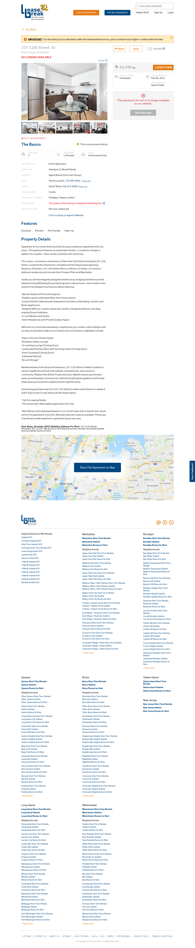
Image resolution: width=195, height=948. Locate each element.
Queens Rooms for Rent (32, 688)
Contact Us (40, 936)
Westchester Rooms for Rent (95, 816)
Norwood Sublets (90, 729)
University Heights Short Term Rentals (98, 786)
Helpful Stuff (142, 12)
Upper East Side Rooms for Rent (96, 559)
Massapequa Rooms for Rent (33, 870)
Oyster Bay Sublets (29, 847)
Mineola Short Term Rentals (33, 874)
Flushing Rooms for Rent (31, 792)
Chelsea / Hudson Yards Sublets (96, 606)
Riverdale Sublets (90, 699)
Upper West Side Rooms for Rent (96, 579)
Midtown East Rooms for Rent (95, 569)
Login (171, 12)
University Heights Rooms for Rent (97, 792)
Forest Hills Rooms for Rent (33, 732)
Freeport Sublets (28, 857)
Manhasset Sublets (29, 896)
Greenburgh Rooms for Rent (94, 890)
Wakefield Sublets (90, 759)
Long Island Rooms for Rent (34, 816)
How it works (81, 936)
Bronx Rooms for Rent (92, 688)
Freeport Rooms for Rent (32, 860)
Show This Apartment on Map (97, 467)
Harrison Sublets (89, 907)
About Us (54, 936)
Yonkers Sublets (89, 827)
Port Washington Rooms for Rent (35, 919)
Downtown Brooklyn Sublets (155, 658)
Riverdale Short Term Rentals (95, 696)
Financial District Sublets (92, 626)
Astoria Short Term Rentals (33, 706)
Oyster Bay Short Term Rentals (34, 844)
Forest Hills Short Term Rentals (34, 726)
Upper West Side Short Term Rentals (98, 573)
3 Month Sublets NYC (30, 568)
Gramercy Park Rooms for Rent (95, 638)
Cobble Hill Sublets (151, 636)
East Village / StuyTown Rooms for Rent (99, 619)
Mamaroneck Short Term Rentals (96, 913)
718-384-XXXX (78, 180)
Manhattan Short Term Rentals (96, 538)
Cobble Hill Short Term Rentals (156, 633)
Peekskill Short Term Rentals (94, 864)
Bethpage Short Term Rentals (34, 903)
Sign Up (158, 12)
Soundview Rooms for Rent (94, 772)
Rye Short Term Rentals (92, 874)
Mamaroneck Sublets (91, 916)
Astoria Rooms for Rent (31, 712)
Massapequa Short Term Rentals (35, 864)
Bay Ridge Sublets (151, 556)
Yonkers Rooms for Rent (92, 830)
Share (120, 48)
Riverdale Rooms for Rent (93, 702)
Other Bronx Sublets (91, 709)
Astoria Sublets (28, 709)
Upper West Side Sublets (93, 576)
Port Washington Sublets (32, 916)
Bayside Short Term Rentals (33, 776)
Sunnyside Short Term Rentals (34, 756)
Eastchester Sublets (90, 896)
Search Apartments (86, 12)
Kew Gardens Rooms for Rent (34, 772)
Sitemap (67, 936)
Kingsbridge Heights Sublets (94, 739)
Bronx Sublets (89, 684)
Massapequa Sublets (30, 867)
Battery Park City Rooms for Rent (96, 599)
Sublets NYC (26, 537)
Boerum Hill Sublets (151, 581)
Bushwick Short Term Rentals (155, 600)
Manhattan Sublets (91, 541)
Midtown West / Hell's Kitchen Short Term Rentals (103, 583)
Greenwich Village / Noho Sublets (97, 645)
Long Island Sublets (30, 812)
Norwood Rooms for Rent (93, 732)
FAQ (102, 936)
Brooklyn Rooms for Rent (155, 545)
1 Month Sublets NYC (30, 561)
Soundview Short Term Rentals (95, 766)
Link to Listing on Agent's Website (66, 215)
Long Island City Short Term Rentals (36, 716)
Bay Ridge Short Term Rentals (156, 553)
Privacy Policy (141, 936)
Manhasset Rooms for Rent (32, 900)
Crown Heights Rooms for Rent (156, 649)
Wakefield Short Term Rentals (95, 756)
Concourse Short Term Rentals (95, 776)
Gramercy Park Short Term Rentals (97, 633)
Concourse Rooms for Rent (93, 782)
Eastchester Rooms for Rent (94, 900)
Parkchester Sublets (91, 719)
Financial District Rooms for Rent (96, 629)
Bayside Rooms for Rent (31, 782)
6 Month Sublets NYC (30, 579)
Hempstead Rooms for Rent (33, 830)
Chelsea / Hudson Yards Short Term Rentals (101, 603)
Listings (27, 936)
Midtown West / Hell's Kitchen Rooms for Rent (102, 589)
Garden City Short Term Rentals (35, 834)
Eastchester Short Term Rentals (95, 893)
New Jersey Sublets (152, 707)
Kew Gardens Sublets (30, 769)
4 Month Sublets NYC (30, 572)
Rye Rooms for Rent (90, 880)
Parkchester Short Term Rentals (96, 716)
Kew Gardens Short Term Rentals (35, 766)
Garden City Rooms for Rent (33, 840)
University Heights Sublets (93, 789)
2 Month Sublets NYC (30, 565)
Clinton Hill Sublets (151, 626)
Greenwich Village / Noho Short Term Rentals (102, 642)
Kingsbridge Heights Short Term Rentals (99, 736)
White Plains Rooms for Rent (94, 850)
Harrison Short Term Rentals (94, 903)
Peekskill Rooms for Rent (92, 870)
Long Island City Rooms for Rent (35, 722)
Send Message (143, 112)
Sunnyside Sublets (29, 759)
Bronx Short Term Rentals (94, 681)
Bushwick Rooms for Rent (154, 606)
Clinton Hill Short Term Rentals (156, 623)
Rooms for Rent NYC (30, 558)
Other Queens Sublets (31, 699)
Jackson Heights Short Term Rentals (36, 736)
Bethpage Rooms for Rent (32, 909)
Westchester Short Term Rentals (97, 809)
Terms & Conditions (162, 936)
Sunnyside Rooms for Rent (32, 762)
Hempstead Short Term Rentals (35, 824)
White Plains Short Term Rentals (96, 844)
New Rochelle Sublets (91, 837)
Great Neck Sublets (29, 887)
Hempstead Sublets (30, 827)
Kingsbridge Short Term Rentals (96, 746)
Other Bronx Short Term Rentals (96, 706)
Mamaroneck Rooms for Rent (94, 919)
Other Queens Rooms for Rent (34, 702)
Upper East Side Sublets (92, 556)
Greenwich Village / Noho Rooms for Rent (100, 649)
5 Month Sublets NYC (30, 575)
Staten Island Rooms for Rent (157, 691)
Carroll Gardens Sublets (153, 616)
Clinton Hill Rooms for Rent (154, 629)
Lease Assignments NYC (32, 551)
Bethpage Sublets (29, 907)
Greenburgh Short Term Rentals (96, 884)
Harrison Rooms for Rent (92, 909)
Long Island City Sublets (31, 719)
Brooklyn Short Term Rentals (156, 538)
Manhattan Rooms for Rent (95, 545)
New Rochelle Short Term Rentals (96, 834)
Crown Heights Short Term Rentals (158, 643)
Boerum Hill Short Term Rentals (156, 578)
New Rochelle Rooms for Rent (95, 840)
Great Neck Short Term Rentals (34, 884)
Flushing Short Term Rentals (33, 786)
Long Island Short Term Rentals (36, 809)
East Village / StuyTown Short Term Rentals (101, 613)
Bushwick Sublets (150, 603)
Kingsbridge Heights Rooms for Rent (98, 742)
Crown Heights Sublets (153, 646)
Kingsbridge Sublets (91, 749)
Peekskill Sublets (89, 867)
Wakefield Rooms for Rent (93, 762)
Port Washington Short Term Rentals (37, 913)
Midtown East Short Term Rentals (96, 563)
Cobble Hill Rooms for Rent (155, 639)
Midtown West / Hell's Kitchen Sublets (98, 586)
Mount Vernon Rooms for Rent (95, 860)
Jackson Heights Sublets (31, 739)
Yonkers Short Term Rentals (94, 824)
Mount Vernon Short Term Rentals (96, 854)
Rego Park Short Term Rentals (34, 746)
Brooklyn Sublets (151, 541)
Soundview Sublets (90, 769)
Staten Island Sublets (153, 687)
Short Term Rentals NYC (31, 544)
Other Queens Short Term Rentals (36, 696)
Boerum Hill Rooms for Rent (155, 584)
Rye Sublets (87, 877)
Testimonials (124, 936)
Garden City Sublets (30, 837)
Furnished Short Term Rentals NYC (36, 548)
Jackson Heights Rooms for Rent (35, 742)
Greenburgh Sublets (91, 887)
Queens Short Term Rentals (34, 681)
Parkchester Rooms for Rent (94, 722)
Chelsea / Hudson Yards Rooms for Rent (99, 609)
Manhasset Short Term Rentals (34, 893)
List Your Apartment (117, 12)
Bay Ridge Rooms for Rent (154, 559)
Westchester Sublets (92, 812)
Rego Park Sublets (29, 749)
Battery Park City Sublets (93, 596)
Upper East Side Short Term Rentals (97, 553)
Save (136, 48)
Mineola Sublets (28, 877)
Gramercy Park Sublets (92, 636)
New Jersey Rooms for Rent (156, 711)
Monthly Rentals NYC (30, 582)
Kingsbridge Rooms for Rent (94, 752)
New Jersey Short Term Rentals (157, 704)
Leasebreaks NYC (29, 554)
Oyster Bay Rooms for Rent (33, 850)
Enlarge (101, 60)
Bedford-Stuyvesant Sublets (155, 568)
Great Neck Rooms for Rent (33, 890)
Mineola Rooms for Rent (31, 880)
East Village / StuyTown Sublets (96, 616)
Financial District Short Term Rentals (97, 622)
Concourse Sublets (90, 779)
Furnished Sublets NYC (31, 541)
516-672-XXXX (74, 186)
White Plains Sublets (91, 847)
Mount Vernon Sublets (91, 857)
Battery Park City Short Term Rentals (98, 593)
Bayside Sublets (28, 779)
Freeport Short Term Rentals (33, 854)
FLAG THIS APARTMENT (34, 138)
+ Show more (88, 652)
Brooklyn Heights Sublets (154, 593)
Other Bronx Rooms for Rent (94, 712)
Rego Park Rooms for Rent (32, 752)
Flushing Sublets (28, 789)
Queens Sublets (28, 684)
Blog (94, 936)
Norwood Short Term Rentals (95, 726)
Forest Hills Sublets (29, 729)
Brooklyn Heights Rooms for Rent (157, 596)
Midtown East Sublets (91, 566)
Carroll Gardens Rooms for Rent (157, 619)
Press (110, 936)
